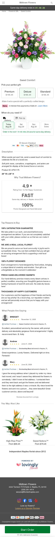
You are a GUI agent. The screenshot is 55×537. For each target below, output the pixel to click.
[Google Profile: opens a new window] (30, 500)
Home (4, 11)
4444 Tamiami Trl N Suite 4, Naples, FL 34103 (27, 487)
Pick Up (22, 118)
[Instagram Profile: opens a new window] (19, 500)
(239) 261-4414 (27, 489)
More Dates (46, 125)
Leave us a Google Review (27, 508)
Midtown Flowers (27, 3)
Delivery (7, 119)
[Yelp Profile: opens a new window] (36, 500)
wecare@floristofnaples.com (27, 492)
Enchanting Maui (25, 348)
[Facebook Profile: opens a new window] (24, 500)
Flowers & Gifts (13, 11)
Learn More (42, 105)
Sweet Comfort (24, 324)
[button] (49, 531)
